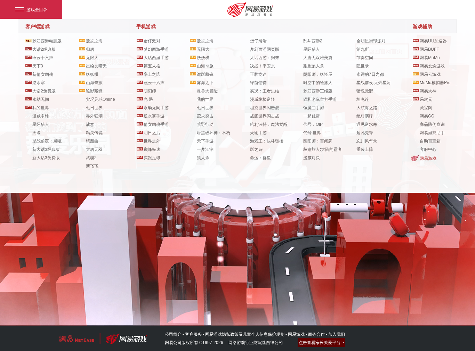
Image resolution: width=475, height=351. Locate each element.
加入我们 (336, 334)
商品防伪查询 (432, 124)
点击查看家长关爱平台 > (321, 342)
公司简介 (173, 334)
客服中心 (428, 149)
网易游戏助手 (432, 132)
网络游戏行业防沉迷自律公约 (255, 342)
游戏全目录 (36, 9)
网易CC (427, 116)
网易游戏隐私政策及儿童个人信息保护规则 (244, 334)
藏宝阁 (426, 107)
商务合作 (316, 334)
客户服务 (193, 334)
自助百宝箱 (430, 141)
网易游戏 (428, 158)
